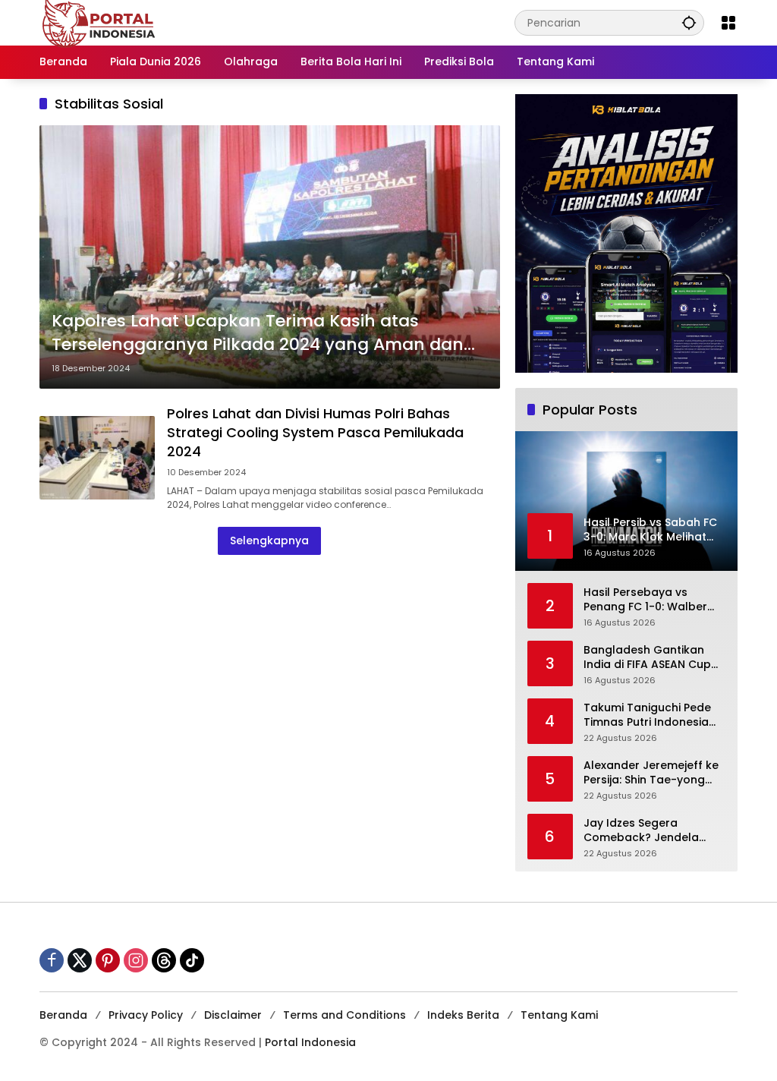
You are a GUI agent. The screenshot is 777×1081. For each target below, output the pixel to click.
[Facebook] (51, 960)
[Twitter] (80, 960)
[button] (689, 22)
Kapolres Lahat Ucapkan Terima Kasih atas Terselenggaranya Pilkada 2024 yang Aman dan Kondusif (258, 333)
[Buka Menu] (728, 23)
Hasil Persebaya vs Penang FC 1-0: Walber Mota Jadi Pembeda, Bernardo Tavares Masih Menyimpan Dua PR (651, 600)
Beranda (63, 1015)
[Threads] (164, 960)
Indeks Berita (463, 1015)
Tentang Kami (559, 1015)
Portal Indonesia (310, 1042)
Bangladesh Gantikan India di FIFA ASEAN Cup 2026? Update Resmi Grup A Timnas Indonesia (653, 658)
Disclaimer (233, 1015)
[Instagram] (136, 960)
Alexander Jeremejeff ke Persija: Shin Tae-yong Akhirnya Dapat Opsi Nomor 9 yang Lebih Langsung (651, 773)
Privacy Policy (146, 1015)
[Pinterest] (108, 960)
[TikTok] (192, 960)
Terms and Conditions (344, 1015)
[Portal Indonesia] (99, 22)
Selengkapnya (269, 540)
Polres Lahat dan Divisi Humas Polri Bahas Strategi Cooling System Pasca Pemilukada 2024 (315, 432)
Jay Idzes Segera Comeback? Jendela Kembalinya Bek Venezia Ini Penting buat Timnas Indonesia (651, 831)
